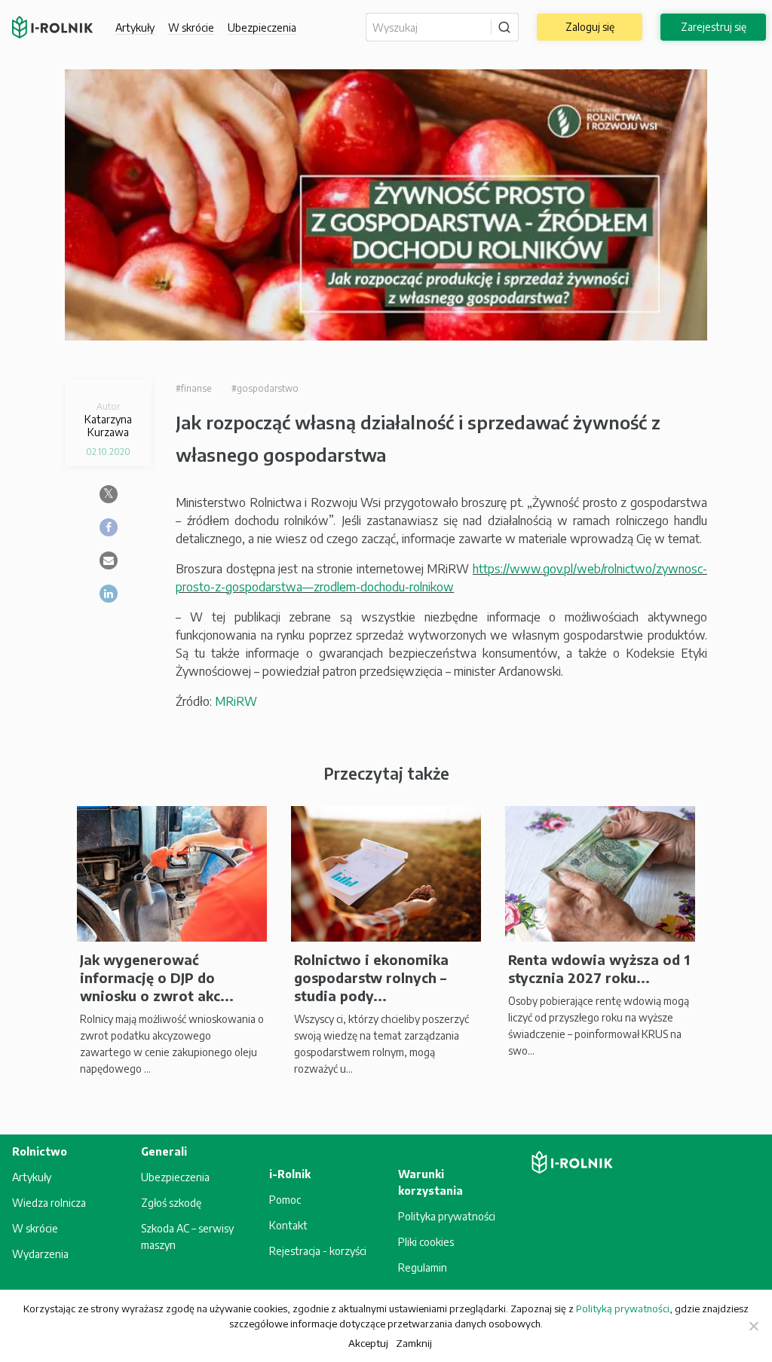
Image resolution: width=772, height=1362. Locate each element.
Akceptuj (368, 1342)
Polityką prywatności (622, 1308)
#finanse (193, 388)
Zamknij (414, 1342)
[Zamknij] (753, 1325)
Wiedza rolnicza (49, 1202)
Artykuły (135, 27)
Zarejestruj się (713, 26)
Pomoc (285, 1199)
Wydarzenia (40, 1253)
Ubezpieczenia (175, 1177)
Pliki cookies (426, 1241)
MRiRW (236, 701)
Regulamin (422, 1267)
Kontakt (288, 1225)
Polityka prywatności (446, 1216)
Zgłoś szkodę (171, 1202)
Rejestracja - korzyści (317, 1250)
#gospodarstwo (265, 388)
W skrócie (191, 27)
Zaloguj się (589, 26)
